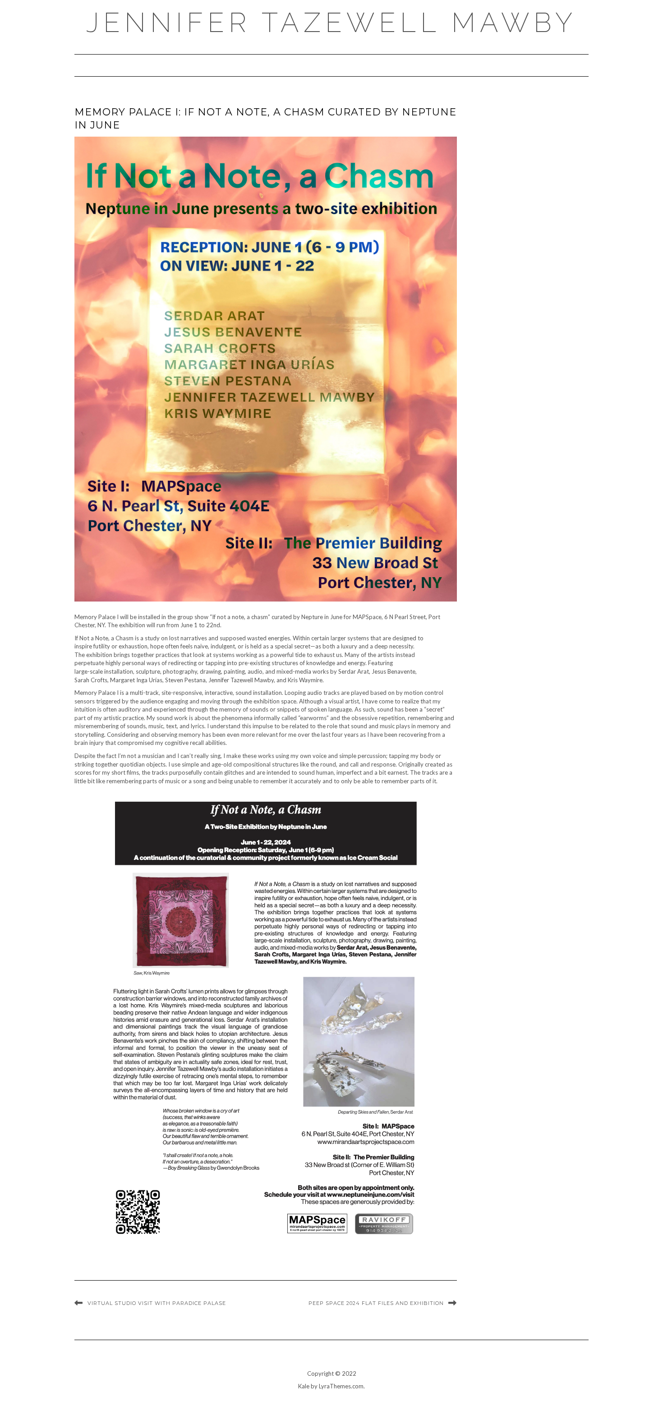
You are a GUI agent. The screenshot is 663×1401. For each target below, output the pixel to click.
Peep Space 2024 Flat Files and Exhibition (376, 1303)
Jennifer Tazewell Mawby (331, 22)
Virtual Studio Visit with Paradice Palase (156, 1303)
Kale (303, 1386)
